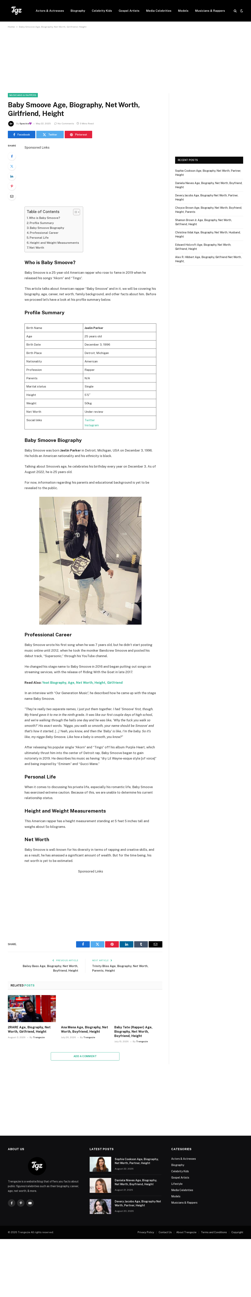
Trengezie (39, 1037)
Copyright (237, 1232)
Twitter (90, 420)
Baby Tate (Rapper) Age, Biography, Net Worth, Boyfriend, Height (133, 1031)
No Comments (66, 123)
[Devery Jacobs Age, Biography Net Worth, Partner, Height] (100, 1206)
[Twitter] (12, 166)
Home (11, 26)
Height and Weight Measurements (54, 242)
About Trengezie (186, 1232)
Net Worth (36, 247)
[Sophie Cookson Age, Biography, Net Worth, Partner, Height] (100, 1164)
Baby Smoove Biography (47, 227)
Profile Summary (42, 223)
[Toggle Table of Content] (74, 212)
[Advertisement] (125, 64)
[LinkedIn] (12, 176)
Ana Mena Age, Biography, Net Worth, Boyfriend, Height (84, 1029)
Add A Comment (85, 1056)
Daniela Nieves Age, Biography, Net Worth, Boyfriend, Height (136, 1182)
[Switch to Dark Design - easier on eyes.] (241, 10)
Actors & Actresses (50, 10)
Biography (78, 10)
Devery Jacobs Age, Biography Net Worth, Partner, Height (138, 1203)
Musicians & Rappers (210, 10)
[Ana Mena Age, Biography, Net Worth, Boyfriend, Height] (85, 1008)
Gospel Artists (129, 10)
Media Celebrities (158, 10)
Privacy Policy (146, 1232)
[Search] (235, 10)
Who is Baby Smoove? (44, 217)
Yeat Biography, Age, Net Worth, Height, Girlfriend (82, 683)
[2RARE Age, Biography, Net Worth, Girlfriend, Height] (32, 1008)
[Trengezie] (16, 11)
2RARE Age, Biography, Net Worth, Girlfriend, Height (29, 1029)
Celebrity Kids (102, 10)
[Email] (12, 196)
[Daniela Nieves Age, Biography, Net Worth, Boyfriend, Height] (100, 1185)
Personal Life (39, 237)
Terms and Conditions (214, 1232)
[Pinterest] (12, 186)
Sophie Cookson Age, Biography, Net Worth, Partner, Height (137, 1161)
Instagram (92, 425)
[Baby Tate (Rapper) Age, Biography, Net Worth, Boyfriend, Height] (138, 1008)
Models (183, 10)
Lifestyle (177, 1183)
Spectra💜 (26, 123)
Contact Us (165, 1232)
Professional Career (44, 232)
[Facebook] (12, 156)
